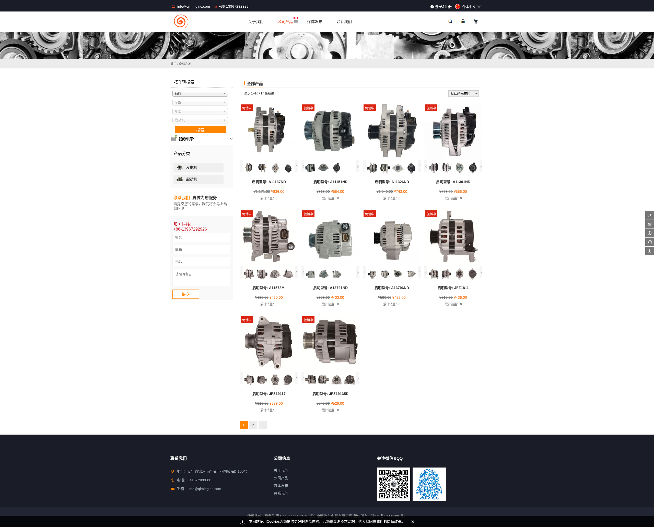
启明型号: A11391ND (453, 182)
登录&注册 (443, 7)
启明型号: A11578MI (269, 288)
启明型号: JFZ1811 (453, 288)
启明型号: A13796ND (392, 288)
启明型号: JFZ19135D (330, 394)
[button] (241, 166)
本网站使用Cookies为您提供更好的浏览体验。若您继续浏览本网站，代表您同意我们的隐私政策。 (327, 521)
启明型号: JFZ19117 (269, 394)
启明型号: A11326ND (392, 182)
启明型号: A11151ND (330, 182)
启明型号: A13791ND (330, 288)
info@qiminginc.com (194, 6)
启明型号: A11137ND (269, 182)
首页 (173, 64)
